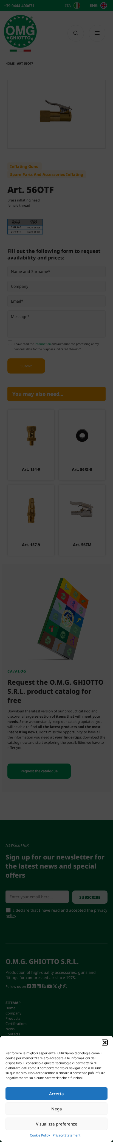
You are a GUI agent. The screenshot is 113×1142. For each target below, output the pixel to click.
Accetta (56, 1093)
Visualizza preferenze (56, 1124)
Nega (56, 1108)
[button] (105, 1042)
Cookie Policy (40, 1135)
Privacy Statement (66, 1135)
